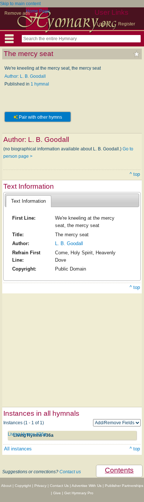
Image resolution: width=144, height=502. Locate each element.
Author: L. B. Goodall (25, 76)
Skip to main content (20, 3)
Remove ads (17, 13)
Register (126, 24)
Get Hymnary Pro (78, 493)
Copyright (23, 486)
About (6, 486)
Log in (103, 24)
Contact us (70, 471)
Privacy (40, 486)
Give (57, 493)
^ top (135, 174)
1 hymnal (40, 84)
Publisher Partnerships (124, 486)
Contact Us (59, 486)
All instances (18, 449)
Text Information (28, 201)
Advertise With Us (87, 486)
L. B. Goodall (69, 243)
